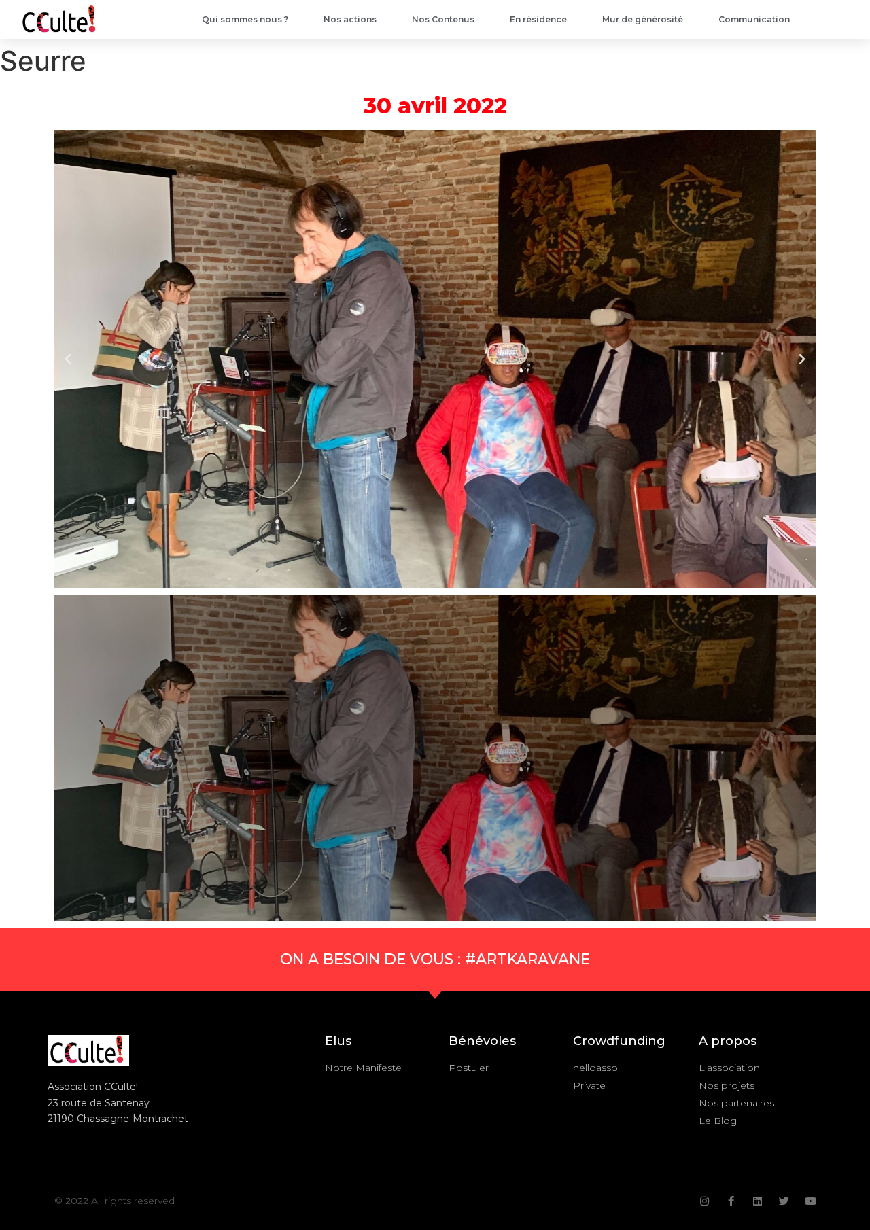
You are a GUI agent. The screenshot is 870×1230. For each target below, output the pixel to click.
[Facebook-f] (731, 1201)
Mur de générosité (642, 19)
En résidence (538, 19)
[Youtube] (810, 1201)
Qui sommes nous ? (245, 19)
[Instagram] (704, 1201)
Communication (754, 19)
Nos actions (350, 19)
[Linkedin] (757, 1201)
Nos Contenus (443, 19)
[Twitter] (784, 1201)
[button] (68, 359)
